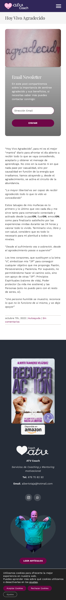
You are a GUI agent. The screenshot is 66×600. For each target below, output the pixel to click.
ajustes (33, 582)
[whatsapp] (37, 497)
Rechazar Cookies (39, 588)
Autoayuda (34, 318)
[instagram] (28, 497)
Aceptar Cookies (15, 588)
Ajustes (10, 594)
